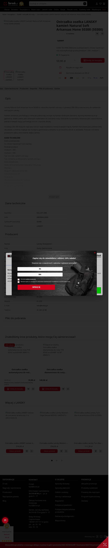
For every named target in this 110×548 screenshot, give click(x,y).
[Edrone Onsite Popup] (54, 274)
